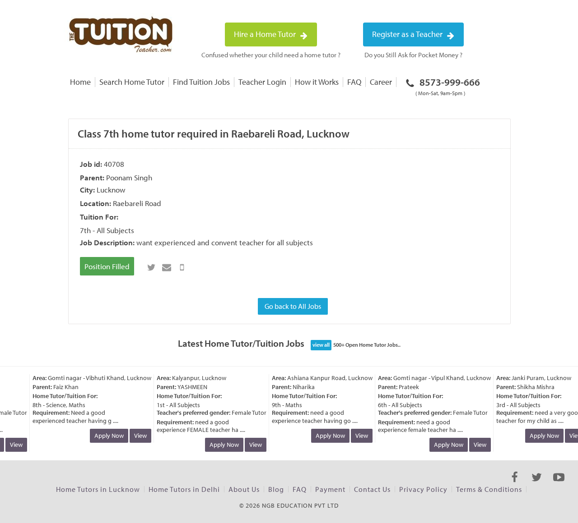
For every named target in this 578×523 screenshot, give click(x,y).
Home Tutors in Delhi (184, 489)
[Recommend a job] (167, 267)
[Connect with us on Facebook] (514, 485)
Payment (330, 489)
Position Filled (107, 266)
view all (321, 344)
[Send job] (182, 267)
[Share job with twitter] (151, 267)
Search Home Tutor (131, 82)
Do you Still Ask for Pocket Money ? (413, 54)
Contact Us (372, 489)
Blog (276, 489)
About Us (244, 489)
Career (381, 82)
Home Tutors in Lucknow (98, 489)
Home (80, 82)
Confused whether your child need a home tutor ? (270, 54)
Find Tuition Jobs (201, 82)
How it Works (317, 82)
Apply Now (106, 435)
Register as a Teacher (408, 34)
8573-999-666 (447, 86)
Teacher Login (262, 82)
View (13, 444)
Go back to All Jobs (293, 306)
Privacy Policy (423, 489)
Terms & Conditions (489, 489)
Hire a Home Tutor (266, 34)
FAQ (354, 82)
